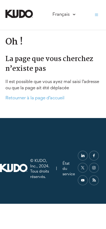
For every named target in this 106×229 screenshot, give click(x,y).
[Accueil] (19, 17)
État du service (69, 169)
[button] (96, 15)
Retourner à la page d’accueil (34, 98)
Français (61, 15)
